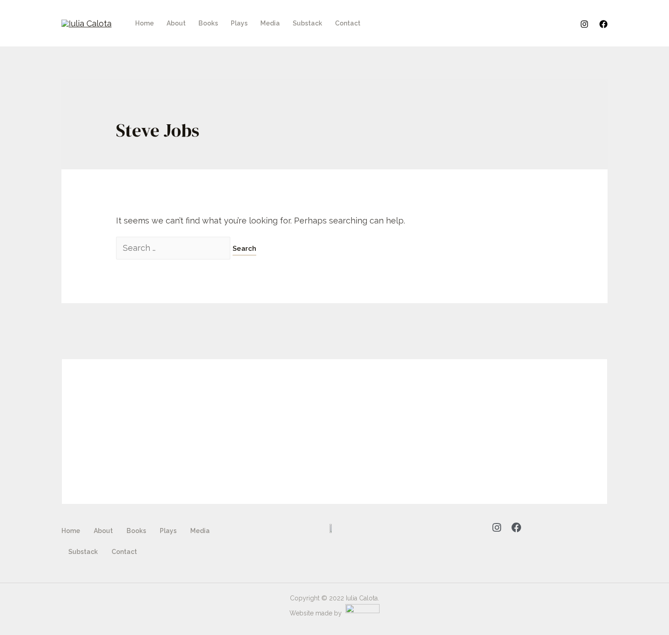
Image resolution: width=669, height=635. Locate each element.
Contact (347, 23)
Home (144, 23)
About (176, 23)
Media (270, 23)
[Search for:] (174, 248)
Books (208, 23)
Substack (307, 23)
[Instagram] (584, 24)
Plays (239, 23)
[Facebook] (603, 24)
